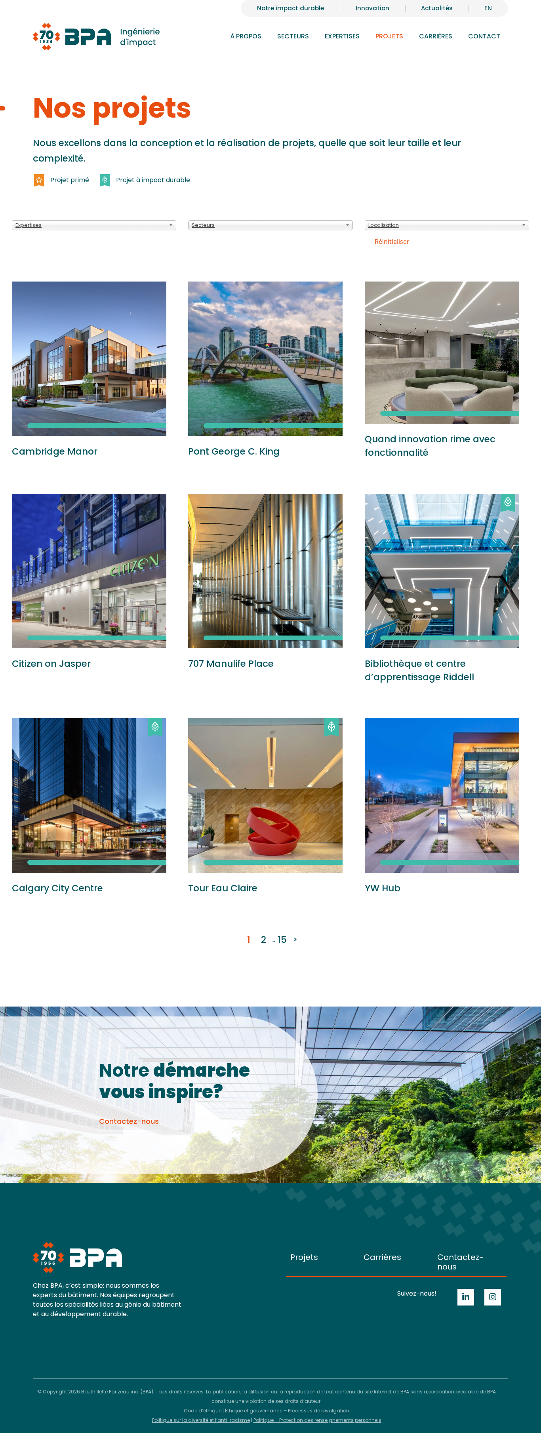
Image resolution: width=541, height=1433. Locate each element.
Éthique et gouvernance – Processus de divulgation (287, 1410)
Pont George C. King (234, 451)
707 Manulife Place (231, 663)
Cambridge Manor (54, 451)
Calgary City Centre (57, 888)
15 (282, 939)
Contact (484, 36)
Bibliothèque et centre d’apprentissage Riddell (419, 670)
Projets (389, 36)
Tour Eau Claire (222, 888)
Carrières (382, 1257)
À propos (245, 36)
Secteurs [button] (293, 36)
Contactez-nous (460, 1262)
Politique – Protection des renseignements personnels (317, 1420)
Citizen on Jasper (51, 663)
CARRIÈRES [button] (435, 36)
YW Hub (382, 888)
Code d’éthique (202, 1410)
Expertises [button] (342, 36)
